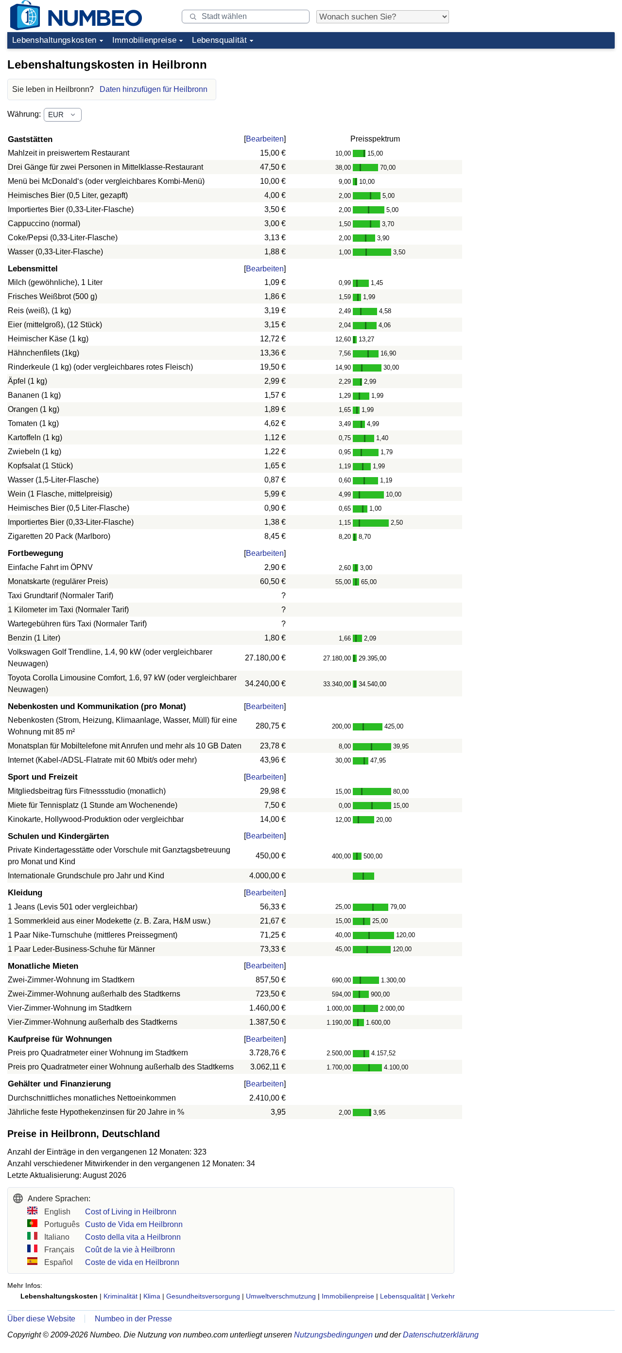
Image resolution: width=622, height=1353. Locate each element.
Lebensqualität (219, 40)
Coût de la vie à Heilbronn (130, 1250)
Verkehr (443, 1296)
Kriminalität (121, 1296)
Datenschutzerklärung (441, 1335)
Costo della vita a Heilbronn (133, 1237)
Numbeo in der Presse (133, 1319)
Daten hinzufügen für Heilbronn (153, 89)
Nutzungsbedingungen (333, 1335)
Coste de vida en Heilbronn (132, 1262)
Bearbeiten (265, 139)
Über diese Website (41, 1319)
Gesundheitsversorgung (203, 1296)
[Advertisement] (542, 114)
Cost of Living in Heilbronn (130, 1212)
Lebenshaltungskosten (54, 40)
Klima (151, 1296)
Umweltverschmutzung (281, 1296)
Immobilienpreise (144, 40)
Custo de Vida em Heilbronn (134, 1224)
